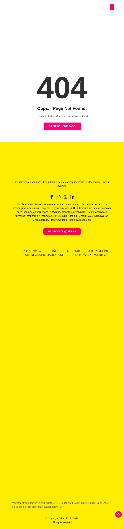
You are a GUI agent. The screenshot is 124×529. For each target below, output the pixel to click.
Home (7, 45)
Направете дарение (62, 231)
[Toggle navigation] (112, 7)
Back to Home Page (62, 126)
